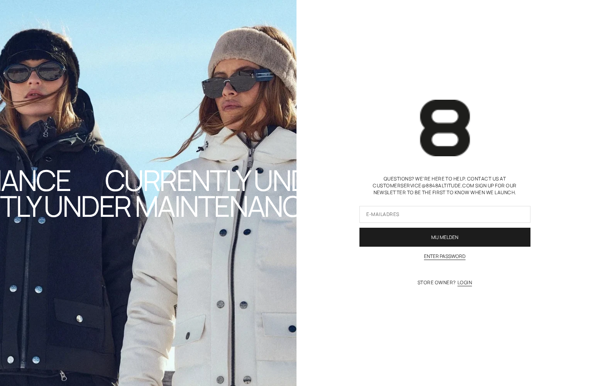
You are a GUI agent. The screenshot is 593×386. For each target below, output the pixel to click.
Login (464, 282)
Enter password (445, 256)
